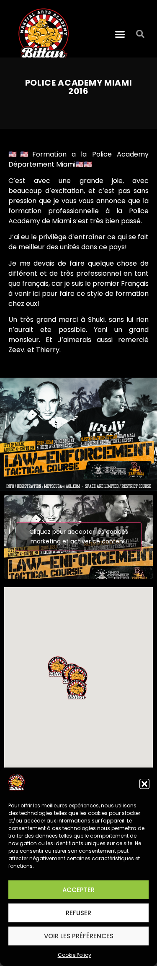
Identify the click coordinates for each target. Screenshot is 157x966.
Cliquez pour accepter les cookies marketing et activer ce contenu (78, 536)
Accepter (78, 889)
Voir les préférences (78, 936)
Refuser (78, 913)
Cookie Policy (74, 954)
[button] (144, 784)
